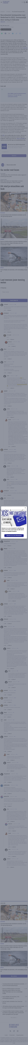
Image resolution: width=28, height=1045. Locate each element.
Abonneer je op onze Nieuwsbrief (14, 535)
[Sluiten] (25, 508)
